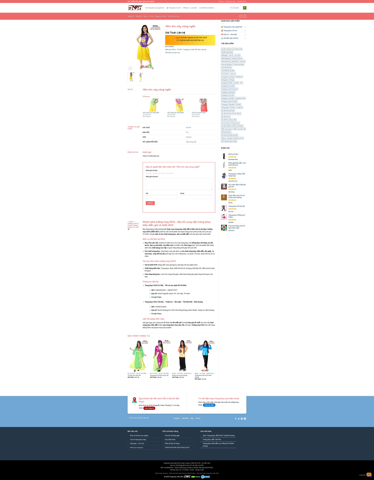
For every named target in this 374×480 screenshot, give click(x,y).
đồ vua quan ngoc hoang (229, 141)
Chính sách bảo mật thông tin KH (177, 447)
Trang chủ (131, 16)
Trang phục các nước (228, 86)
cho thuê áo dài (237, 49)
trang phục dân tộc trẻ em (230, 89)
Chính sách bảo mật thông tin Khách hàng (182, 473)
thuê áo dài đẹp (239, 64)
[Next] (159, 47)
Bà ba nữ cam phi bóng (179, 375)
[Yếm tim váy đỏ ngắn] (203, 105)
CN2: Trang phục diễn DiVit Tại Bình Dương (219, 435)
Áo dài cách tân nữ (227, 113)
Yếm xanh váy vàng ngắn (151, 112)
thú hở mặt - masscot (228, 73)
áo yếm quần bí (226, 126)
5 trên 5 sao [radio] (169, 173)
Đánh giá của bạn (151, 170)
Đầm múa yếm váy (239, 129)
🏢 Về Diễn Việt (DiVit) (206, 8)
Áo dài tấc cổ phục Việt (229, 119)
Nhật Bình (235, 61)
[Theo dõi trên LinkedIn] (245, 419)
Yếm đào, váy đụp (173, 16)
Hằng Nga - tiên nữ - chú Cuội (231, 55)
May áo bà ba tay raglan (139, 435)
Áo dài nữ (238, 113)
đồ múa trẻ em (238, 138)
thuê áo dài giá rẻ (227, 64)
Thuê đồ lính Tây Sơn (228, 70)
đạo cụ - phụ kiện (227, 138)
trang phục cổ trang (228, 80)
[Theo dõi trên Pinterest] (242, 419)
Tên (147, 193)
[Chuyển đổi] (245, 27)
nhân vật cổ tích (237, 58)
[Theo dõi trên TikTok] (239, 419)
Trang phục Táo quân (228, 104)
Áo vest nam (235, 123)
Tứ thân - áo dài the (236, 107)
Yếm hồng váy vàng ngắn (175, 112)
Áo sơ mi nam (226, 123)
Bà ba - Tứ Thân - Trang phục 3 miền (155, 16)
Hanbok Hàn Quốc (227, 52)
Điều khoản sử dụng (172, 443)
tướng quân (225, 107)
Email (182, 193)
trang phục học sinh (228, 95)
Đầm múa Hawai (238, 126)
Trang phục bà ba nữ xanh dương (203, 376)
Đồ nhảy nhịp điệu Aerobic (230, 135)
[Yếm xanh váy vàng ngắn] (154, 105)
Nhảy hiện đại (226, 61)
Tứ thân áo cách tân (134, 375)
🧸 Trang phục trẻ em (174, 8)
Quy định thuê (170, 439)
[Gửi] (244, 8)
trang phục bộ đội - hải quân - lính (232, 83)
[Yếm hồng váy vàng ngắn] (178, 105)
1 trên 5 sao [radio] (146, 173)
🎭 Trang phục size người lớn (155, 8)
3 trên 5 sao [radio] (154, 173)
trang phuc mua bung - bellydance (232, 77)
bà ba (229, 49)
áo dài (223, 49)
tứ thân (238, 104)
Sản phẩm (139, 16)
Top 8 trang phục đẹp (138, 439)
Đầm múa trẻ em (227, 129)
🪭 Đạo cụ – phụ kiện (190, 8)
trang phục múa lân (227, 98)
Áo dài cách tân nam (228, 110)
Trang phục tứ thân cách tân (159, 375)
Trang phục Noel (240, 98)
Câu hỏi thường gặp (172, 435)
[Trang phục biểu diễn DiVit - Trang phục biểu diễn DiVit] (135, 8)
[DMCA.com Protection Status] (196, 477)
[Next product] (240, 16)
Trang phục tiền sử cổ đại (229, 101)
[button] (130, 68)
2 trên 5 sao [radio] (150, 173)
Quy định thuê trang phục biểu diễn (208, 473)
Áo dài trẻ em (226, 116)
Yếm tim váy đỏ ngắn (199, 112)
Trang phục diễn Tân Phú (212, 439)
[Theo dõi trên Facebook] (236, 419)
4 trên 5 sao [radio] (161, 173)
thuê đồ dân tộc (226, 67)
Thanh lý (242, 61)
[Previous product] (244, 16)
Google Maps (156, 297)
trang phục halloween (228, 92)
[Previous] (130, 47)
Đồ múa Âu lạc (226, 132)
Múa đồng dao (226, 58)
